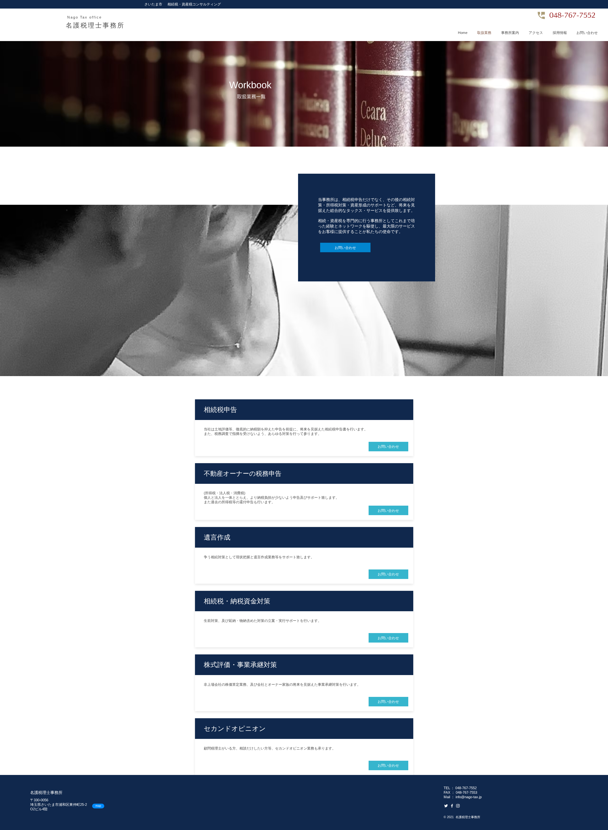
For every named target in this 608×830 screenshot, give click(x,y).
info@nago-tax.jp (469, 797)
